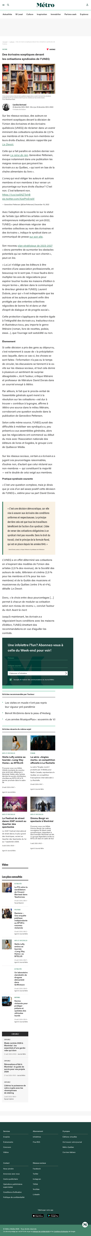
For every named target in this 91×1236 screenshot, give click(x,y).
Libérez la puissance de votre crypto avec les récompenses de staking (15, 1089)
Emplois (6, 1136)
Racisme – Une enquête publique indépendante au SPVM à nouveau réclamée (20, 920)
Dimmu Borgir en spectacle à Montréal (41, 819)
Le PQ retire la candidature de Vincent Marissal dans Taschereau (21, 892)
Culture (29, 14)
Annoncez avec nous (11, 1173)
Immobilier (56, 14)
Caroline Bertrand (19, 104)
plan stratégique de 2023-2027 (35, 245)
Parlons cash (70, 14)
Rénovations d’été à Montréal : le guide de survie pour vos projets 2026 (14, 1068)
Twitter (35, 1173)
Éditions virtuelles (70, 1136)
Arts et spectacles (8, 753)
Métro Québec (68, 1147)
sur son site (36, 236)
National (17, 997)
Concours (7, 1147)
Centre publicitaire (10, 1179)
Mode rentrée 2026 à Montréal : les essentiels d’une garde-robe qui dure (15, 1047)
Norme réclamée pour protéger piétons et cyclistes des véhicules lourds (21, 1008)
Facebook (37, 1168)
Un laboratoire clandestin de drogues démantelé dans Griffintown (21, 978)
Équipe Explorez (9, 1099)
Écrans (32, 753)
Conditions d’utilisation (12, 1192)
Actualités (7, 14)
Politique (17, 909)
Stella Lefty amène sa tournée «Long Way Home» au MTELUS (14, 759)
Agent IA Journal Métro (9, 792)
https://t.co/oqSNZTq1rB (16, 194)
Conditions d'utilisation (61, 1231)
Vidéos (6, 1152)
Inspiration (42, 14)
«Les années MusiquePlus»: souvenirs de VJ (30, 719)
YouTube (36, 1189)
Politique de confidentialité (14, 1197)
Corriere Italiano (69, 1152)
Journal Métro (22, 1054)
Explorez (84, 14)
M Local (19, 14)
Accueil (5, 42)
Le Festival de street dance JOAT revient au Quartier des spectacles (14, 822)
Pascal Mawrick (19, 903)
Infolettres (37, 1136)
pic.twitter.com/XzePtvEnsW (18, 198)
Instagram (37, 1179)
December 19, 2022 (42, 204)
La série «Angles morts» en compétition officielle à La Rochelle (42, 759)
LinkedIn (36, 1194)
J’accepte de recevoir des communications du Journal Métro (33, 679)
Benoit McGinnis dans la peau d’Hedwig (27, 713)
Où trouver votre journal (72, 1142)
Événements (8, 1142)
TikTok (35, 1184)
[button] (3, 5)
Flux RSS (36, 1142)
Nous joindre (8, 1168)
